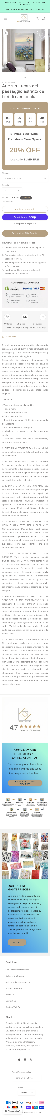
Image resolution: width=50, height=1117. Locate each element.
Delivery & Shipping (15, 976)
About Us (10, 995)
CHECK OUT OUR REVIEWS (25, 782)
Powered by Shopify (34, 1112)
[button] (5, 18)
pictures (12, 907)
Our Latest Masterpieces (17, 970)
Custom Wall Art (13, 1007)
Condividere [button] (10, 337)
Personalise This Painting (25, 233)
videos (23, 907)
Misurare (5, 173)
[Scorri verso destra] (31, 77)
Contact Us (11, 1001)
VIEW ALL (17, 942)
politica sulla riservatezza (18, 982)
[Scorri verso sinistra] (19, 77)
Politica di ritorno (14, 988)
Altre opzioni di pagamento (25, 224)
